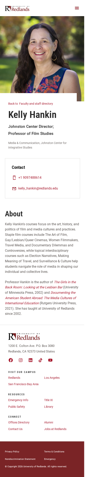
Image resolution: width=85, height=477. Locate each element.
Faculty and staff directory (31, 103)
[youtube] (50, 360)
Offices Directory (19, 422)
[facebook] (10, 360)
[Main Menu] (77, 8)
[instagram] (20, 360)
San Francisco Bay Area (23, 384)
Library (48, 406)
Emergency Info (18, 400)
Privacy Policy (12, 451)
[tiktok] (40, 360)
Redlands (14, 377)
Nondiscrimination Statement (20, 459)
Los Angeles (52, 377)
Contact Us (15, 429)
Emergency (49, 459)
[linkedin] (30, 360)
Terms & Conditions (54, 451)
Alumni (48, 422)
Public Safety (16, 406)
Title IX (48, 400)
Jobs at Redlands (55, 429)
